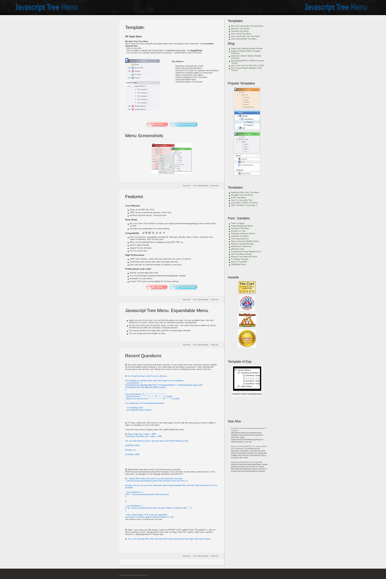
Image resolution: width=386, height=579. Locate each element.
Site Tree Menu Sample (241, 254)
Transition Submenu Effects (243, 233)
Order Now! (167, 212)
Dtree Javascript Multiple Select (245, 241)
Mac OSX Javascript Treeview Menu (247, 26)
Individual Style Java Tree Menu (245, 192)
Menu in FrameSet (239, 262)
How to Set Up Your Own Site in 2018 (247, 65)
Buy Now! (186, 185)
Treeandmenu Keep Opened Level (246, 251)
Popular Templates (241, 83)
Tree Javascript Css (240, 239)
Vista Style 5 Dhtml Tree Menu (244, 203)
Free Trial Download (200, 185)
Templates (235, 21)
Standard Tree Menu (240, 31)
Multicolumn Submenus (241, 246)
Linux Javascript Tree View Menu (245, 36)
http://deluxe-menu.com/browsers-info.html (143, 519)
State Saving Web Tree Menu (244, 39)
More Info (214, 185)
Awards (233, 277)
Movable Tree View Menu (242, 195)
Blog (231, 43)
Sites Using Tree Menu (241, 34)
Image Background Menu (242, 226)
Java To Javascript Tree (241, 200)
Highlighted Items (238, 264)
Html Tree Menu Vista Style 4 (244, 205)
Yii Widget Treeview (239, 259)
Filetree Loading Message (242, 244)
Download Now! (160, 215)
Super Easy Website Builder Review (247, 48)
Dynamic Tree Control (240, 28)
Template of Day (240, 361)
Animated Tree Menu (240, 228)
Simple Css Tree (238, 231)
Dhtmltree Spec (238, 249)
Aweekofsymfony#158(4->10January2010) (246, 462)
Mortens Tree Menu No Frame (244, 257)
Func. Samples (239, 218)
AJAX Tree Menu (238, 197)
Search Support (238, 223)
